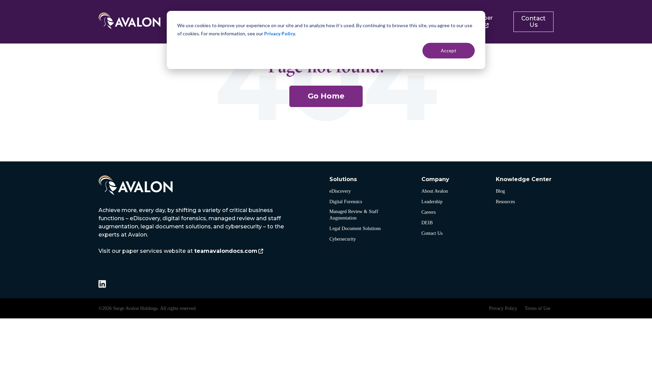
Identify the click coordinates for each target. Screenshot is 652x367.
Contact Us (533, 22)
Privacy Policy (279, 33)
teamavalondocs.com (225, 251)
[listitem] (191, 230)
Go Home (326, 96)
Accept (448, 50)
